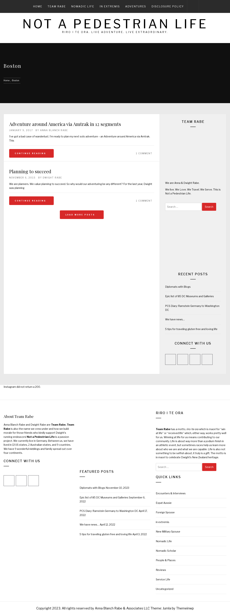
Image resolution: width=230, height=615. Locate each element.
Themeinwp (185, 608)
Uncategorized (164, 588)
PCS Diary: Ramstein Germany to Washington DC (109, 510)
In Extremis (110, 6)
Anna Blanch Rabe (54, 130)
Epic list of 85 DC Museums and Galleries (189, 296)
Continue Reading (30, 153)
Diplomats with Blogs (178, 286)
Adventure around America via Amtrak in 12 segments (65, 124)
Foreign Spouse (165, 512)
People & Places (166, 560)
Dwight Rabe (52, 177)
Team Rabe (57, 6)
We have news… (175, 319)
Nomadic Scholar (166, 550)
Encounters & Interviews (171, 493)
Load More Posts (80, 215)
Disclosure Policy (167, 6)
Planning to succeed (30, 171)
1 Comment (144, 153)
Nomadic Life (82, 6)
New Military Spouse (168, 531)
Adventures (135, 6)
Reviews (161, 569)
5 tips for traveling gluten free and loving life (191, 329)
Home (37, 6)
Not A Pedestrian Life (115, 24)
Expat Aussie (164, 502)
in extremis (162, 522)
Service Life (163, 579)
